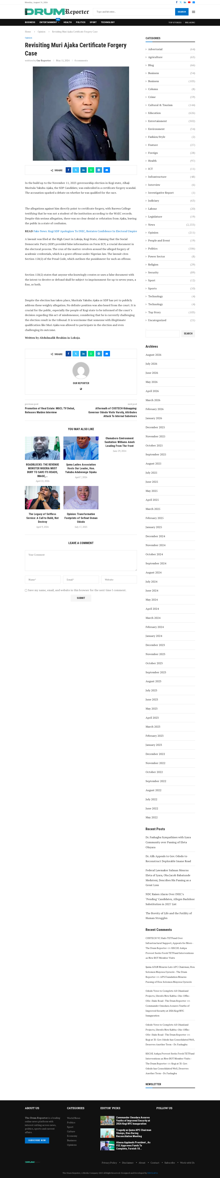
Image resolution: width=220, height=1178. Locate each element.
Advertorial (171, 49)
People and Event (171, 240)
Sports (171, 288)
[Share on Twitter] (76, 170)
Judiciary (171, 200)
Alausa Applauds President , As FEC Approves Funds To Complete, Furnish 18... (133, 1145)
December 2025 (155, 427)
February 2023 (155, 736)
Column (171, 89)
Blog (171, 65)
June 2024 (152, 590)
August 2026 (153, 355)
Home (28, 31)
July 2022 (151, 799)
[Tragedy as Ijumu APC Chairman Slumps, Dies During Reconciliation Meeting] (107, 1133)
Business (30, 22)
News (171, 224)
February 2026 (155, 409)
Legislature (171, 216)
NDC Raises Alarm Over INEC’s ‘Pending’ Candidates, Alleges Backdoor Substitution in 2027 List (170, 899)
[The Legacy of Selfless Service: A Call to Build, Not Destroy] (42, 497)
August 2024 (153, 572)
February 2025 (155, 518)
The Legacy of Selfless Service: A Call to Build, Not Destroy (42, 517)
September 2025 (156, 454)
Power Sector (171, 256)
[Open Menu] (193, 11)
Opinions (72, 1145)
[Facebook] (177, 2)
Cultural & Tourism (171, 105)
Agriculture (171, 57)
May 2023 (152, 708)
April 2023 (152, 718)
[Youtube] (189, 2)
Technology (107, 22)
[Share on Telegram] (99, 170)
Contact (155, 1162)
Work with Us (187, 1162)
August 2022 (153, 790)
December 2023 (155, 645)
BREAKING (190, 22)
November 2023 (155, 654)
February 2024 (155, 627)
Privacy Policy (109, 1162)
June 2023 (152, 699)
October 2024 (154, 554)
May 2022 (152, 817)
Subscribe (169, 1162)
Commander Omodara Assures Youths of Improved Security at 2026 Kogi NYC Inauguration (167, 1010)
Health (68, 22)
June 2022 (152, 808)
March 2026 (153, 400)
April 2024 (152, 609)
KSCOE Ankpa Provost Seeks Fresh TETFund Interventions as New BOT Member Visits (170, 953)
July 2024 (151, 581)
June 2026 (152, 373)
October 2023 (154, 663)
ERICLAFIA (152, 1173)
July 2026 (151, 364)
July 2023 (151, 690)
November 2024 (155, 545)
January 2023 (154, 745)
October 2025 (154, 445)
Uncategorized (171, 320)
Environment (171, 129)
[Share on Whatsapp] (91, 170)
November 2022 (155, 763)
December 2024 (155, 536)
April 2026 (152, 391)
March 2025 (153, 509)
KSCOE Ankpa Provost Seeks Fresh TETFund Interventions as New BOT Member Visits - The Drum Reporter (170, 1058)
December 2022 (155, 754)
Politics (80, 22)
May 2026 (152, 382)
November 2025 (155, 436)
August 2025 (153, 463)
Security (171, 272)
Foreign (171, 153)
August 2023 (153, 681)
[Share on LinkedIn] (83, 170)
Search (182, 11)
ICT (171, 169)
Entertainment (49, 21)
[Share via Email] (106, 170)
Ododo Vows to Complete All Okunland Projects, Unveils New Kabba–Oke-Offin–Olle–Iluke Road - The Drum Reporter (168, 995)
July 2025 (151, 472)
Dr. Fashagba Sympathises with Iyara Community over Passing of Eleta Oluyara (168, 842)
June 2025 (152, 482)
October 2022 (154, 772)
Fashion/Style (171, 137)
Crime (171, 97)
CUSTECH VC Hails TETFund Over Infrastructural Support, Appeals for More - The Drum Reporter (169, 943)
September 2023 (156, 672)
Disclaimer (128, 1162)
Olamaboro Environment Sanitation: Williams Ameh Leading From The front (119, 442)
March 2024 (153, 618)
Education (171, 113)
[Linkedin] (185, 2)
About (142, 1162)
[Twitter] (180, 2)
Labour (171, 209)
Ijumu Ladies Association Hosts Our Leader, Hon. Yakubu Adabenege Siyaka (81, 468)
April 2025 (152, 500)
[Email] (193, 2)
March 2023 (153, 726)
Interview (171, 185)
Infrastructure (171, 177)
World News (73, 1118)
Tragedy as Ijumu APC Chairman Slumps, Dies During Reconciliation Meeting (133, 1133)
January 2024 (154, 636)
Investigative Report (171, 193)
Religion (171, 264)
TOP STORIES (175, 22)
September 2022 (156, 781)
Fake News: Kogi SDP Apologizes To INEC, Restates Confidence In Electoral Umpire (85, 231)
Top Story (171, 312)
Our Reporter (43, 60)
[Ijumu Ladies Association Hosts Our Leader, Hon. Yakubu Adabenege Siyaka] (80, 448)
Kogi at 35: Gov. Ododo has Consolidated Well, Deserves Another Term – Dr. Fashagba (167, 1068)
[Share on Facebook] (68, 170)
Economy (72, 1136)
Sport (93, 22)
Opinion (41, 31)
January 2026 (154, 418)
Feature (171, 145)
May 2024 (152, 599)
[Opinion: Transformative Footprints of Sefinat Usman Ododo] (80, 497)
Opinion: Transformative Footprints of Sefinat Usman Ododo (80, 517)
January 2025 (154, 527)
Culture (71, 1131)
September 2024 (156, 563)
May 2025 (152, 491)
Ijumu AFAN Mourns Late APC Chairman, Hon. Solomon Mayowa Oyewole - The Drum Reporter (170, 971)
